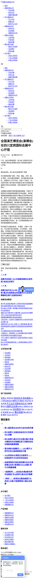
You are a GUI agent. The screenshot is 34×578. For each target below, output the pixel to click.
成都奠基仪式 (9, 504)
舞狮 (4, 415)
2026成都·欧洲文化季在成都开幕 (11, 331)
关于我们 (8, 53)
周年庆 (7, 373)
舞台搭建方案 (9, 542)
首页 (6, 6)
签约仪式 (11, 412)
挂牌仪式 (21, 406)
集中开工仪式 (12, 24)
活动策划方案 (9, 359)
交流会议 (8, 355)
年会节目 (28, 401)
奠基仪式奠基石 (10, 544)
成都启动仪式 (9, 26)
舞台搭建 (19, 412)
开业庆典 (11, 10)
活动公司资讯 (12, 56)
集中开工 (15, 415)
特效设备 (11, 51)
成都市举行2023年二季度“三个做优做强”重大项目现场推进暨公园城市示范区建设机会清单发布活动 (16, 326)
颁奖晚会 (8, 357)
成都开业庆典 (12, 406)
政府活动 (6, 409)
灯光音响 (28, 409)
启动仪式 (11, 28)
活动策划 (17, 409)
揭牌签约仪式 (12, 33)
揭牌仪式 (27, 406)
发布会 (7, 362)
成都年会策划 (9, 364)
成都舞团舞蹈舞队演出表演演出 (11, 317)
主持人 (3, 398)
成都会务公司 (9, 389)
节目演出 (9, 415)
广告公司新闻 (12, 58)
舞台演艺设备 (9, 44)
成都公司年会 (9, 35)
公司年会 (11, 37)
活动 (11, 409)
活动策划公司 (9, 524)
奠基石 (21, 401)
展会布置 (11, 42)
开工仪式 (11, 19)
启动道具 (11, 31)
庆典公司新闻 (12, 60)
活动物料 (11, 49)
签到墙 (5, 412)
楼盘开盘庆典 (12, 15)
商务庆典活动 (7, 401)
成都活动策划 (9, 387)
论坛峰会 (8, 353)
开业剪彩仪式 (9, 537)
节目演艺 (11, 40)
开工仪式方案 (9, 532)
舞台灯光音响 (12, 46)
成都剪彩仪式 (9, 515)
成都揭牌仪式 (9, 513)
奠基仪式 (11, 21)
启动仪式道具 (9, 539)
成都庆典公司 (9, 8)
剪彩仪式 (11, 12)
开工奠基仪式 (9, 17)
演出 (23, 409)
